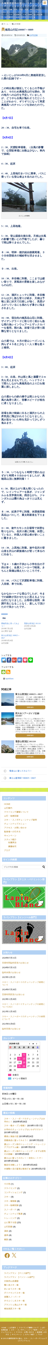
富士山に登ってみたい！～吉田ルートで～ (23, 1157)
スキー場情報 (10, 1201)
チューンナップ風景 (13, 1213)
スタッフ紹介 (10, 839)
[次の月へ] (37, 1043)
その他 (7, 1183)
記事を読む (30, 707)
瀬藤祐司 (12, 846)
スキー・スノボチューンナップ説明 (20, 819)
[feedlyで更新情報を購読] (3, 672)
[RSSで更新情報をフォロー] (8, 672)
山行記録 (33, 35)
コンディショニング (13, 1192)
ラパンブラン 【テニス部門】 (17, 1273)
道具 (6, 1235)
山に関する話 (10, 1222)
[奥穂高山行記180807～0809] (19, 660)
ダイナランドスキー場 (14, 1292)
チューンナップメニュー (15, 823)
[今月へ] (33, 1043)
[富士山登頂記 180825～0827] (7, 699)
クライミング (10, 1188)
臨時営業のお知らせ (11, 1029)
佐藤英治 (12, 842)
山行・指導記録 (11, 815)
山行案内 (8, 807)
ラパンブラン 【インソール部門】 (19, 1277)
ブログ (7, 850)
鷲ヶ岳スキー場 (11, 1284)
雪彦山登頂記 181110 (32, 623)
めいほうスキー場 (12, 1288)
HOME (7, 804)
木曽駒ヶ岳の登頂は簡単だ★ (17, 1168)
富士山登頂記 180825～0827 (29, 694)
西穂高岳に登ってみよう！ (16, 1140)
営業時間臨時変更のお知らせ (15, 963)
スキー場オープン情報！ (15, 1125)
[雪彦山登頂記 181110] (7, 746)
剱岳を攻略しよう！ (13, 1164)
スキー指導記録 (11, 1205)
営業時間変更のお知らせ (13, 994)
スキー (7, 1196)
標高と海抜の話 (11, 1136)
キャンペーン (10, 835)
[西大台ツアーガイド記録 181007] (7, 718)
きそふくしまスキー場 (14, 1300)
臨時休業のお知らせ (11, 972)
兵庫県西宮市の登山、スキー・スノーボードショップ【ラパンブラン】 (21, 5)
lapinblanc (9, 678)
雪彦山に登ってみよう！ (20, 770)
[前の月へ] (28, 1043)
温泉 (6, 1230)
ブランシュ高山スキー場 (15, 1304)
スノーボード (10, 1209)
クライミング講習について (16, 811)
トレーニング (10, 1218)
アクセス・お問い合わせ (15, 827)
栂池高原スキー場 (12, 1308)
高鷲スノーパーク (12, 1296)
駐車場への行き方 (12, 831)
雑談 (6, 1239)
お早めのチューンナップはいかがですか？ (23, 1129)
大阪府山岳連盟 (11, 1281)
